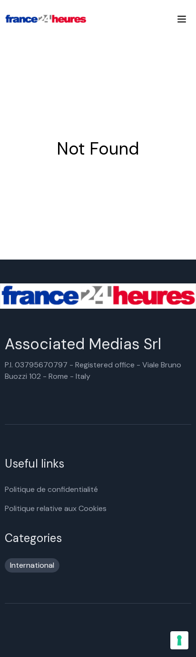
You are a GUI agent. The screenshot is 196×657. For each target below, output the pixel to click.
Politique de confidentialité (51, 489)
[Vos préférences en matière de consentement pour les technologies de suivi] (179, 640)
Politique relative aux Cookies (56, 508)
